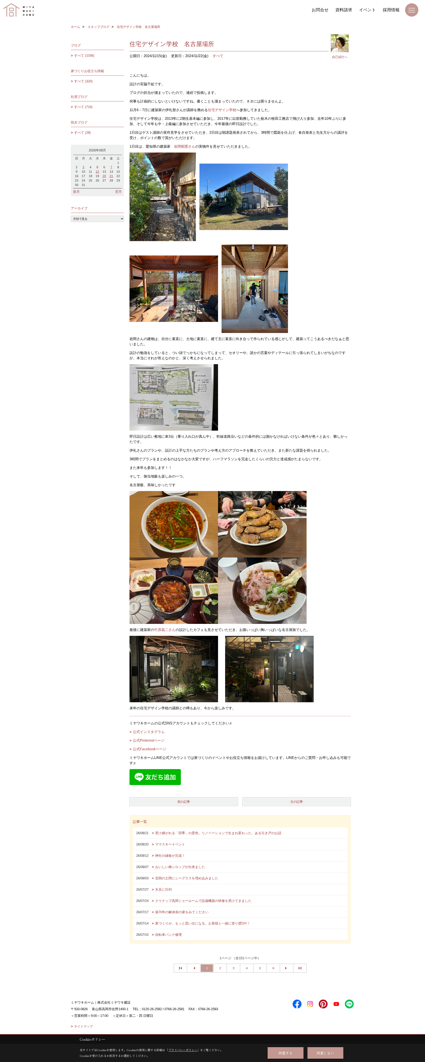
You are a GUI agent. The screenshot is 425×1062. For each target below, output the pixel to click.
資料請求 (343, 10)
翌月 (118, 191)
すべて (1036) (84, 55)
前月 (76, 191)
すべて (218, 56)
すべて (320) (83, 81)
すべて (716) (83, 107)
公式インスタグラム (149, 732)
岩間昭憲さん (184, 146)
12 (97, 171)
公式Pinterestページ (148, 740)
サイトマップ (83, 1026)
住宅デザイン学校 (222, 110)
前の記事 (184, 801)
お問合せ (320, 10)
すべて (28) (82, 132)
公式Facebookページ (149, 749)
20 (104, 176)
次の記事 (296, 801)
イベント (367, 10)
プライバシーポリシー (182, 1050)
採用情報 (391, 10)
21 (111, 176)
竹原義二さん (165, 630)
